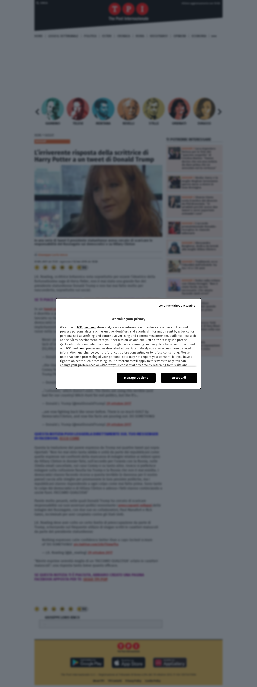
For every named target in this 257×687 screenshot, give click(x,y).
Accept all (179, 377)
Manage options (136, 377)
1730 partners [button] (86, 327)
